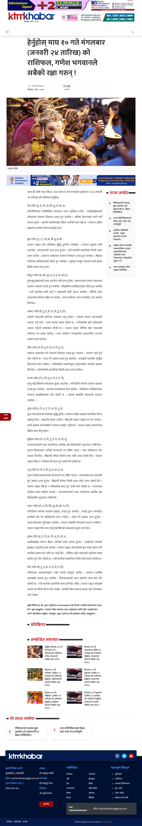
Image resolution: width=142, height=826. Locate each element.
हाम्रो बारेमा (17, 821)
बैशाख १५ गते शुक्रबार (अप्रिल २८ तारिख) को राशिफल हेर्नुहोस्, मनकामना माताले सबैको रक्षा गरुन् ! (92, 677)
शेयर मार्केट (119, 793)
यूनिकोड (118, 774)
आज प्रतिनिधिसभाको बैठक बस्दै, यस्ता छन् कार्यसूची (122, 221)
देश (67, 783)
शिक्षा (91, 783)
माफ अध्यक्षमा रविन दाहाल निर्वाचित (122, 268)
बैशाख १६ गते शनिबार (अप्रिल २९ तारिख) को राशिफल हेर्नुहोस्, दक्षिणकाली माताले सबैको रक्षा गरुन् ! (53, 677)
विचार (68, 798)
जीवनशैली (93, 788)
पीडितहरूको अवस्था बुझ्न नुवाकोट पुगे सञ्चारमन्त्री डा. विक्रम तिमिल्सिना (121, 207)
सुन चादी (118, 788)
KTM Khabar (38, 86)
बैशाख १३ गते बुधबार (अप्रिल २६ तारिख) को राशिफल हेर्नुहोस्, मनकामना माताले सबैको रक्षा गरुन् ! (93, 699)
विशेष (68, 793)
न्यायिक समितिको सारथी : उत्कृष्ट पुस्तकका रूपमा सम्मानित (120, 234)
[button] (132, 32)
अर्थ (67, 779)
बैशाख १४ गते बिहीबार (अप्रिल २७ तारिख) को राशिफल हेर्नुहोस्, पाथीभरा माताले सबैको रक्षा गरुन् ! (53, 700)
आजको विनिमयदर (122, 783)
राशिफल (118, 779)
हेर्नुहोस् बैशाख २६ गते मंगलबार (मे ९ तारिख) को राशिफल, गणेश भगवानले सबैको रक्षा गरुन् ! (53, 653)
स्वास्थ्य (91, 793)
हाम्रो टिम (9, 821)
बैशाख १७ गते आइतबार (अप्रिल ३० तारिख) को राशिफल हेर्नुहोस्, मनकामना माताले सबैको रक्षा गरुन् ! (92, 654)
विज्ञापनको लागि (121, 798)
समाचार (69, 774)
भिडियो (91, 798)
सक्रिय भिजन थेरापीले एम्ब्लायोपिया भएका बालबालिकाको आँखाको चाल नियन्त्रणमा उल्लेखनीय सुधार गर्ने (123, 253)
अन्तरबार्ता (70, 788)
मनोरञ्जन (92, 774)
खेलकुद (92, 779)
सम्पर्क (25, 821)
